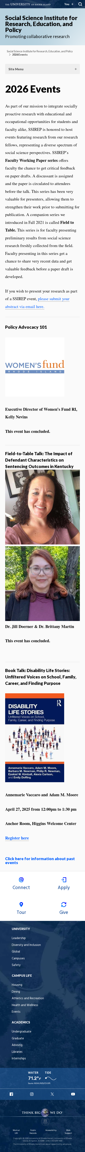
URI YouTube (73, 1094)
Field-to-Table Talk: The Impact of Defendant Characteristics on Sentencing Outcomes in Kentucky (39, 460)
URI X (53, 1094)
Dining (16, 992)
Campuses (18, 958)
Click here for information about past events (40, 860)
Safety (16, 965)
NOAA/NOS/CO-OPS (42, 1083)
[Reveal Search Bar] (80, 4)
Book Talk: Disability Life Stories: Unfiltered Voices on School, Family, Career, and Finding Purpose (40, 677)
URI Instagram (32, 1094)
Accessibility (51, 1130)
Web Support (68, 1132)
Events (16, 1012)
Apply (64, 888)
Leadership (19, 938)
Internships (19, 1058)
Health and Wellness (25, 1005)
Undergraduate (21, 1031)
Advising (17, 1045)
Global (16, 951)
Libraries (17, 1052)
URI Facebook (12, 1094)
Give (63, 912)
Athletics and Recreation (28, 998)
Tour (21, 912)
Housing (17, 985)
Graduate (18, 1038)
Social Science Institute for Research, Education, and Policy (41, 23)
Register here (17, 838)
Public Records (33, 1132)
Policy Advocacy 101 (26, 326)
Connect (21, 888)
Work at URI (16, 1132)
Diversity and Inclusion (26, 945)
